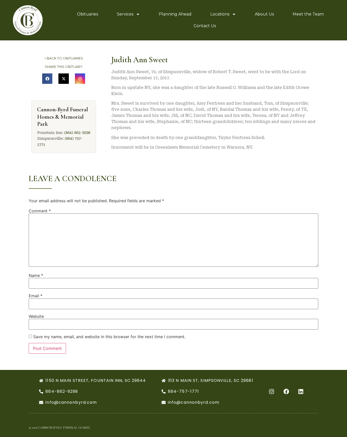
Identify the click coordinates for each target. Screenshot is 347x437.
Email (35, 296)
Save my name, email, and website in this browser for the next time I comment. (109, 337)
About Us (264, 14)
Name (36, 275)
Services (125, 14)
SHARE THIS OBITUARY (64, 67)
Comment (40, 211)
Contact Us (205, 25)
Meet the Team (308, 14)
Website (36, 316)
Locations (219, 14)
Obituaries (87, 14)
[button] (47, 78)
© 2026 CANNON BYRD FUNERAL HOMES (59, 428)
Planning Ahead (175, 14)
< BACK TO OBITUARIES (63, 58)
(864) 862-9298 (77, 132)
